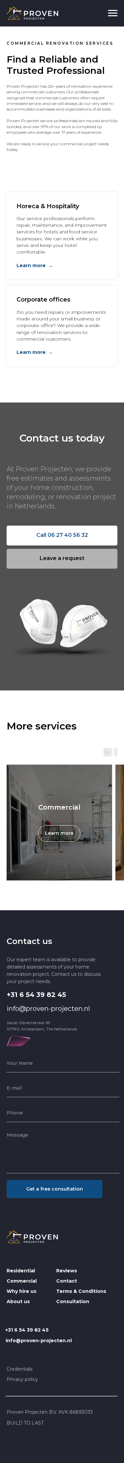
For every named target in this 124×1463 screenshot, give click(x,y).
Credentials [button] (19, 1369)
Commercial (59, 807)
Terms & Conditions (81, 1291)
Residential (21, 1271)
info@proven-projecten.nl (48, 1009)
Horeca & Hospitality (48, 206)
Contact (66, 1281)
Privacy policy (22, 1379)
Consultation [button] (72, 1301)
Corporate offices (43, 299)
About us (18, 1301)
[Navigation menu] (112, 13)
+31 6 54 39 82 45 (36, 995)
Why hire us (21, 1291)
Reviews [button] (66, 1271)
